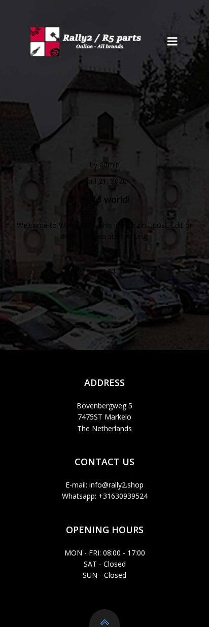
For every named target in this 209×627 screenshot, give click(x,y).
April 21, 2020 (104, 181)
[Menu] (172, 41)
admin (109, 164)
